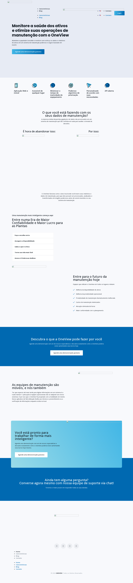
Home (18, 552)
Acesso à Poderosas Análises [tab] (25, 258)
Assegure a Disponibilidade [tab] (24, 241)
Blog (40, 11)
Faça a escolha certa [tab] (22, 235)
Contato (108, 11)
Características (44, 9)
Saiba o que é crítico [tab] (22, 247)
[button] (64, 13)
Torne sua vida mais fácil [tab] (24, 252)
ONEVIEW (59, 573)
